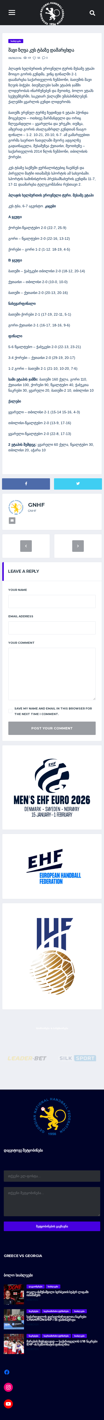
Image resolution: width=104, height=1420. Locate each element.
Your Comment (21, 643)
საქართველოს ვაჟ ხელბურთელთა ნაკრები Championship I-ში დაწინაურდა (56, 1318)
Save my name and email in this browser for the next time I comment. (53, 711)
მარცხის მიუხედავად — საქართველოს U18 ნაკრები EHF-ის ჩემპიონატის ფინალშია (62, 1342)
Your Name (17, 590)
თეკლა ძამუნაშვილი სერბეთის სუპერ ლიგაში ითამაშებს (58, 1293)
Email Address (20, 616)
